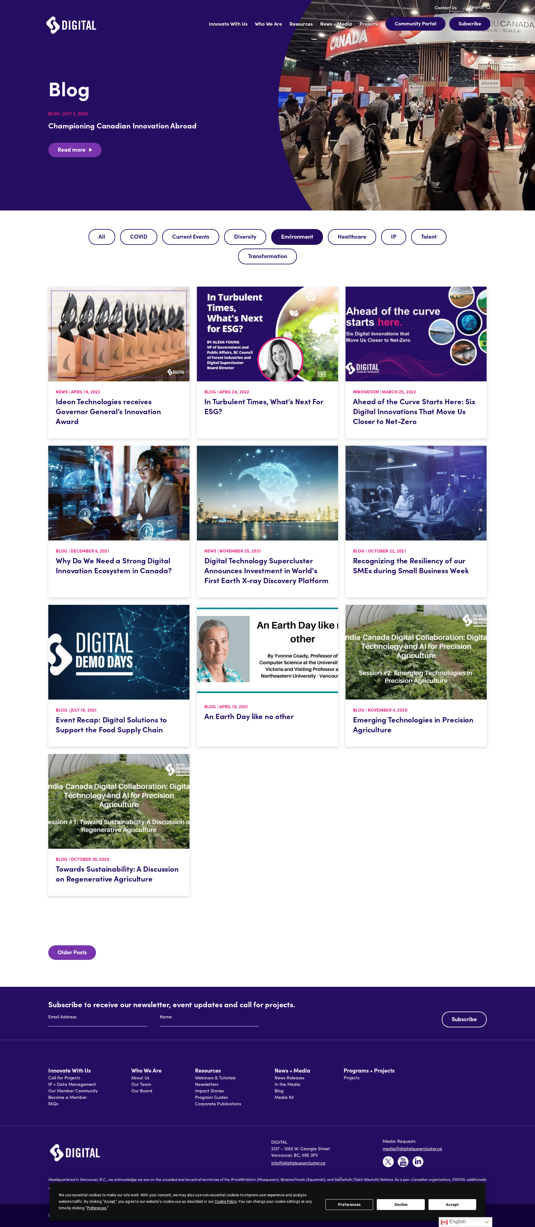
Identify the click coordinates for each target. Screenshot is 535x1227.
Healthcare (352, 236)
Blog (279, 1091)
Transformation (267, 256)
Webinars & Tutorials (215, 1078)
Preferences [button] (97, 1208)
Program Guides (211, 1097)
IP (393, 236)
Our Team (141, 1084)
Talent (429, 236)
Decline (400, 1205)
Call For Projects (64, 1078)
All (101, 236)
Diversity (245, 236)
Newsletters (206, 1084)
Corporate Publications (218, 1104)
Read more (71, 149)
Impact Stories (209, 1091)
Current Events (190, 236)
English (457, 1221)
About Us (140, 1078)
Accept (452, 1205)
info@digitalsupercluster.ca (298, 1163)
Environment (297, 236)
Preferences (349, 1205)
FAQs (53, 1104)
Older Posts (72, 952)
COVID (138, 236)
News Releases (289, 1078)
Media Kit (284, 1097)
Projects (351, 1078)
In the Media (287, 1084)
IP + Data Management (72, 1084)
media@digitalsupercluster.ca (412, 1148)
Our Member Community (73, 1091)
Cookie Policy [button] (226, 1201)
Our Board (141, 1091)
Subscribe (470, 23)
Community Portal (415, 23)
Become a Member (67, 1097)
